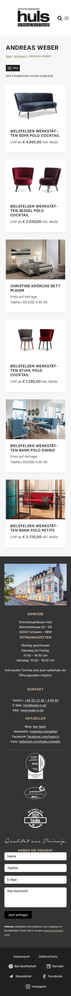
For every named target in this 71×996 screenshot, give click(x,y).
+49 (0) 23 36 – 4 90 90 (41, 700)
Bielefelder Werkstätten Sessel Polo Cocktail (34, 210)
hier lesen (39, 726)
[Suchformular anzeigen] (59, 18)
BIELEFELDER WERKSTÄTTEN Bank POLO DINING (34, 448)
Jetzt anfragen (18, 915)
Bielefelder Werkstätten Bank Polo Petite (34, 528)
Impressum (21, 956)
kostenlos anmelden (43, 731)
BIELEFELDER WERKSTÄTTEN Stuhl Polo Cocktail (34, 370)
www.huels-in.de (32, 710)
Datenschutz (48, 956)
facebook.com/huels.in (43, 736)
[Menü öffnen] (66, 18)
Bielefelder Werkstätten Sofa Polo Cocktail (35, 133)
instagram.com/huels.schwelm (39, 741)
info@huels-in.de (34, 705)
